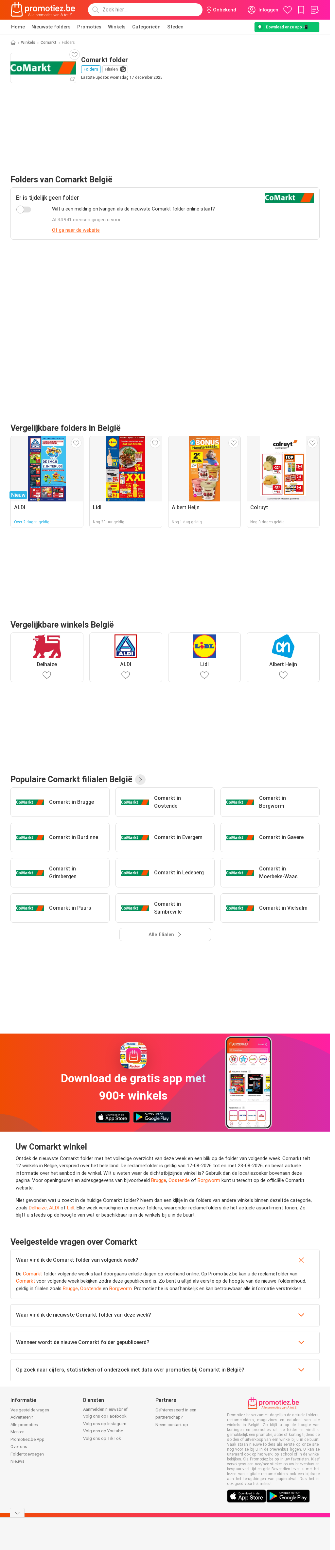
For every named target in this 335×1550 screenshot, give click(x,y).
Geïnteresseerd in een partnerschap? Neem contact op (175, 1417)
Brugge (158, 1180)
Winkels (117, 27)
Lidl (70, 1208)
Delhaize (38, 1208)
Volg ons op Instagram (104, 1423)
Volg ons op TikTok (102, 1438)
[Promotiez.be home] (42, 10)
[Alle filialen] (140, 779)
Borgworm (209, 1180)
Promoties (89, 27)
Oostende (179, 1180)
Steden (175, 27)
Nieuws (17, 1461)
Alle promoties (24, 1424)
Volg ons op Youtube (103, 1430)
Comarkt (49, 42)
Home (18, 27)
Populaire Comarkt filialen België (71, 779)
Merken (17, 1431)
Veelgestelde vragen (29, 1409)
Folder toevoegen (27, 1454)
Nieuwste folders (51, 27)
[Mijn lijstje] (314, 10)
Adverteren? (21, 1417)
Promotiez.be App (27, 1439)
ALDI (54, 1208)
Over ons (18, 1446)
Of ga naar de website (76, 230)
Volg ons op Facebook (105, 1416)
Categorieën (146, 27)
